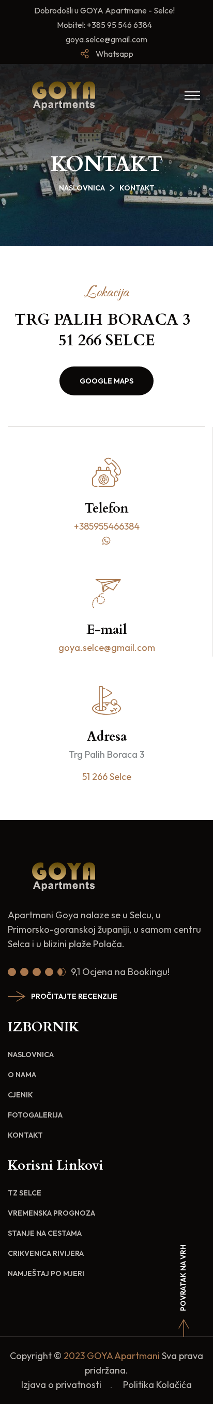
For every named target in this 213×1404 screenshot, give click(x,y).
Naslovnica (82, 188)
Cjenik (20, 1094)
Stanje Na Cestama (45, 1233)
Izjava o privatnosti (61, 1385)
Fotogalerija (35, 1115)
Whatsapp (114, 54)
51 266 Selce (106, 777)
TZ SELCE (24, 1193)
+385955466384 (107, 526)
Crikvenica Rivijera (46, 1253)
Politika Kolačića (157, 1385)
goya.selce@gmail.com (106, 39)
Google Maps (106, 381)
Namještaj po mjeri (46, 1273)
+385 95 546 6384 (120, 25)
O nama (22, 1074)
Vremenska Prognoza (51, 1213)
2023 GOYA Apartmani (112, 1356)
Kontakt (25, 1135)
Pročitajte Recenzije (74, 996)
